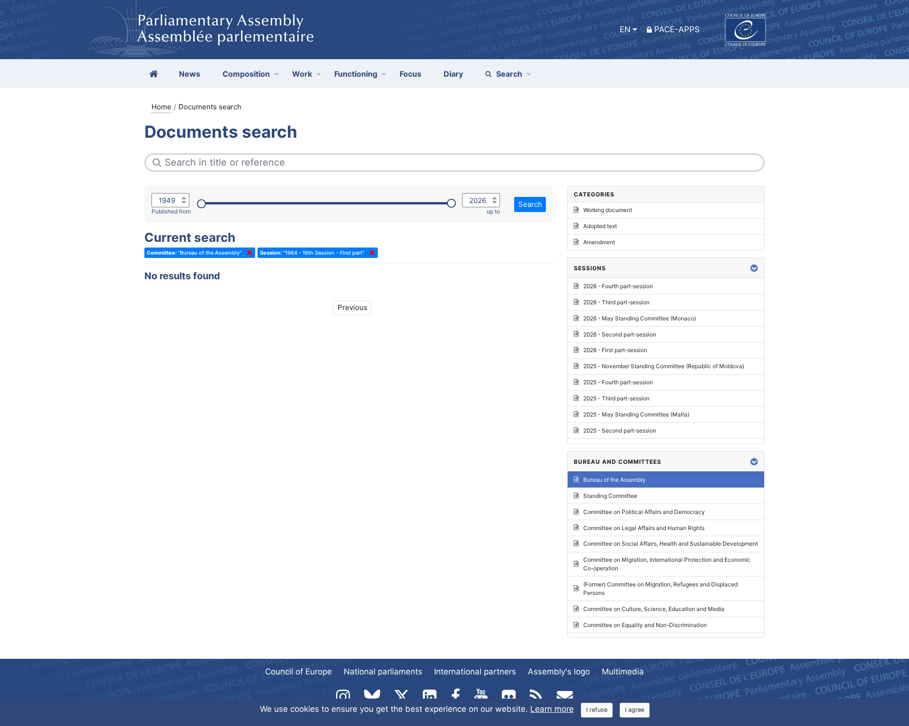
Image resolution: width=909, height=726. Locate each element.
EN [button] (625, 29)
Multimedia (623, 671)
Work (302, 74)
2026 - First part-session (615, 350)
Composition (246, 74)
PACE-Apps (677, 29)
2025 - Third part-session (616, 398)
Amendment (599, 242)
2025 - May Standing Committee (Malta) (636, 414)
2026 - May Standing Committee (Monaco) (639, 318)
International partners (475, 671)
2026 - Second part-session (619, 334)
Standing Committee (610, 495)
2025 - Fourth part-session (618, 382)
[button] (754, 268)
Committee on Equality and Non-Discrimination (645, 625)
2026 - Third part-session (616, 302)
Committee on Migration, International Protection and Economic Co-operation (666, 564)
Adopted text (600, 226)
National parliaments (383, 671)
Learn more (552, 709)
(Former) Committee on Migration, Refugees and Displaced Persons (660, 588)
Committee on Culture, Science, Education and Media (653, 608)
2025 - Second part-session (619, 430)
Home (161, 106)
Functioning (355, 74)
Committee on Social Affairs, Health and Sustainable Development (670, 543)
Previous (352, 307)
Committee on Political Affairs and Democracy (644, 511)
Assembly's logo (559, 671)
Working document (607, 209)
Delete (247, 252)
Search (509, 74)
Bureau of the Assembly (614, 479)
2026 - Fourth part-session (618, 286)
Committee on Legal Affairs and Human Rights (643, 527)
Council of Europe (298, 671)
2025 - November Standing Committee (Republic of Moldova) (663, 366)
